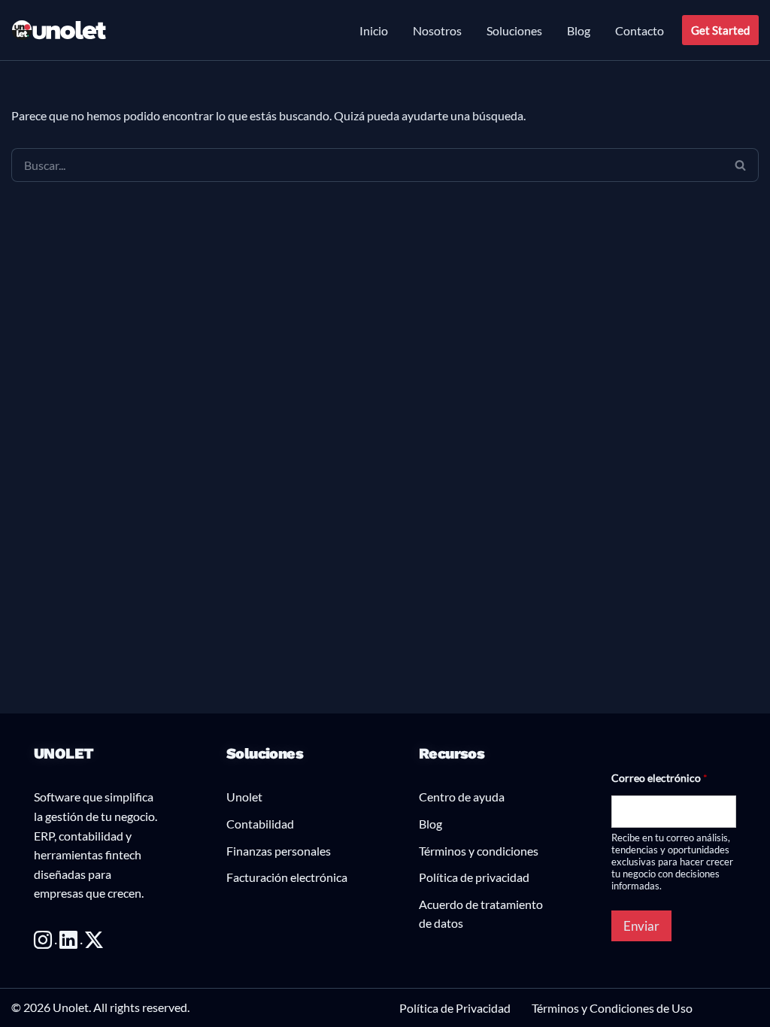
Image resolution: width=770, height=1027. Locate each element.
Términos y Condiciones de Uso (612, 1008)
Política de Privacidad (455, 1008)
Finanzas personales (278, 851)
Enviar (641, 926)
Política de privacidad (474, 877)
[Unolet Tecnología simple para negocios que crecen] (59, 30)
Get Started (720, 30)
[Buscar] (741, 165)
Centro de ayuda (462, 796)
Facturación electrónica (286, 877)
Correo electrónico (659, 777)
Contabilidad (260, 823)
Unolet (244, 796)
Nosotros (437, 30)
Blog (578, 30)
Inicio (373, 30)
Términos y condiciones (478, 851)
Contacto (639, 30)
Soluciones (514, 30)
